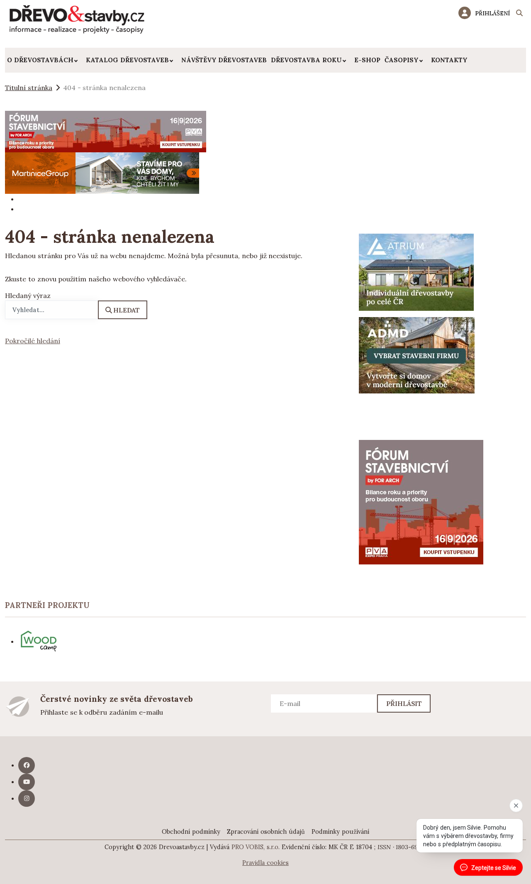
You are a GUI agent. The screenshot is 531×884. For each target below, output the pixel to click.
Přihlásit (404, 703)
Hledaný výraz (28, 295)
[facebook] (26, 765)
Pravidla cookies (265, 863)
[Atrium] (416, 271)
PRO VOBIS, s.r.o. (255, 847)
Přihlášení (492, 13)
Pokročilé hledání (32, 341)
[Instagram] (26, 798)
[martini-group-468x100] (102, 172)
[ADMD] (417, 354)
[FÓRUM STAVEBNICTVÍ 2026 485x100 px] (105, 131)
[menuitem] (44, 60)
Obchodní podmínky (191, 831)
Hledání (519, 14)
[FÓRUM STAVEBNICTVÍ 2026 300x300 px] (421, 501)
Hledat (126, 310)
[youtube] (26, 782)
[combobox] (51, 309)
